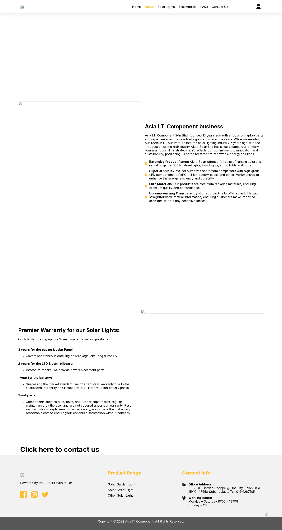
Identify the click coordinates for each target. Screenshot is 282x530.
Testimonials (187, 7)
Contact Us (220, 7)
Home (136, 7)
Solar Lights (166, 7)
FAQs (204, 7)
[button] (234, 6)
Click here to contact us (59, 449)
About (149, 7)
